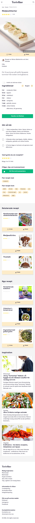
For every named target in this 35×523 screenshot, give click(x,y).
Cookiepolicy (6, 488)
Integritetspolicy (7, 492)
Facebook (5, 504)
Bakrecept (5, 474)
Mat (16, 189)
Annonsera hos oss (8, 514)
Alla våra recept (7, 478)
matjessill (5, 181)
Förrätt (10, 189)
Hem (3, 7)
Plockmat (23, 189)
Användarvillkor (7, 490)
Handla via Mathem (17, 116)
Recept (6, 7)
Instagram (5, 502)
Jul (19, 192)
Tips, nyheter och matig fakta (11, 480)
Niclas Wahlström (17, 59)
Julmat (25, 192)
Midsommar (6, 195)
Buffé (4, 189)
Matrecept (5, 473)
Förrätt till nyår (12, 192)
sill (29, 189)
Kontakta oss (6, 512)
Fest (4, 192)
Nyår (13, 195)
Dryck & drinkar (7, 476)
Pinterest (4, 500)
